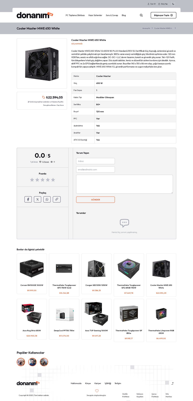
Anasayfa (146, 28)
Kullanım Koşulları (140, 395)
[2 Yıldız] (37, 179)
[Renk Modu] (173, 4)
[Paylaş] (57, 199)
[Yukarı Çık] (172, 383)
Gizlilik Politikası (125, 395)
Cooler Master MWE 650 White (163, 28)
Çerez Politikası (155, 395)
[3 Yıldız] (42, 179)
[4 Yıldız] (47, 179)
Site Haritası (169, 395)
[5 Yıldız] (53, 179)
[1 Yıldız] (32, 179)
